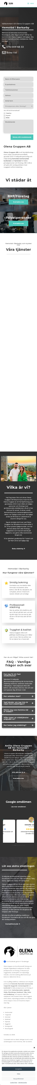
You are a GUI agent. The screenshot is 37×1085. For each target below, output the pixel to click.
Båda (7, 118)
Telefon (8, 113)
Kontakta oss (18, 202)
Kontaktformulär (11, 924)
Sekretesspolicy (22, 1082)
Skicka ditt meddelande (22, 137)
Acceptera (18, 1069)
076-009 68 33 (17, 772)
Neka (18, 1074)
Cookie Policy (13, 1082)
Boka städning (17, 549)
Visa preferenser (18, 1079)
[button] (34, 1047)
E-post (8, 115)
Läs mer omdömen (18, 807)
